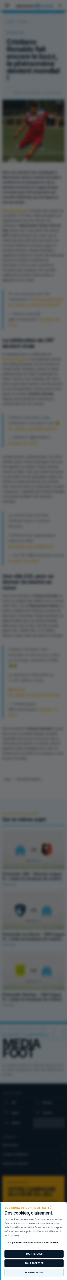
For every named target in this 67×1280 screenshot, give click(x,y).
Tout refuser (34, 1254)
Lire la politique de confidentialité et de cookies (31, 1242)
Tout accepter (34, 1263)
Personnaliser (34, 1272)
